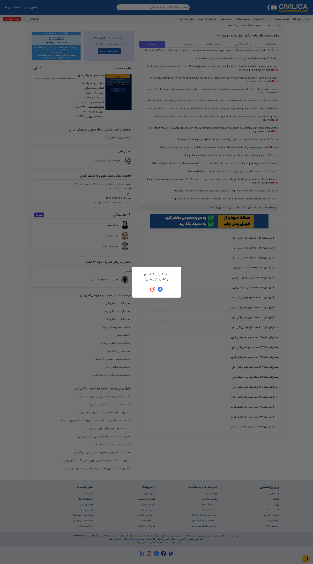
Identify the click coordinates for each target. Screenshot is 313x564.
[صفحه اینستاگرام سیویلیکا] (153, 289)
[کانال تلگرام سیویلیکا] (160, 289)
